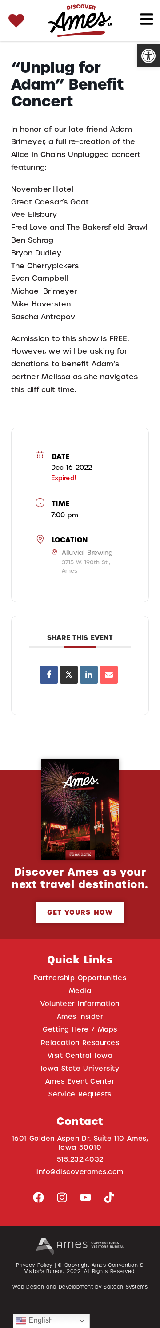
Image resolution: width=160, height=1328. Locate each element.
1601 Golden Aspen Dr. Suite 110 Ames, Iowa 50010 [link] (80, 1142)
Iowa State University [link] (80, 1068)
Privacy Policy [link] (34, 1265)
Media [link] (80, 990)
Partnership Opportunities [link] (80, 978)
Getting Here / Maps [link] (80, 1029)
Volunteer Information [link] (79, 1003)
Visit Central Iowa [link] (80, 1055)
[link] (148, 55)
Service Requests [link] (80, 1094)
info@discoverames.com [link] (80, 1171)
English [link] (39, 1320)
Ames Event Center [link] (80, 1081)
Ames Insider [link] (80, 1016)
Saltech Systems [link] (126, 1287)
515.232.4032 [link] (80, 1159)
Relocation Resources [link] (80, 1042)
